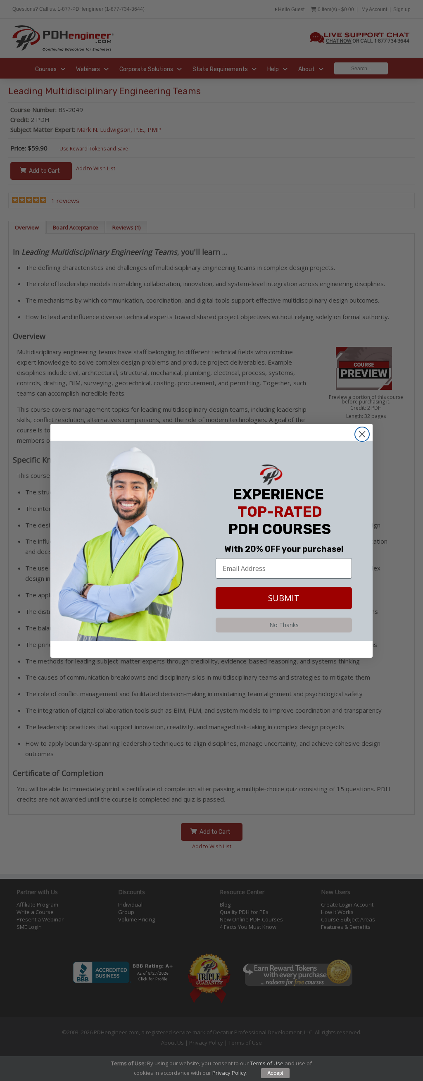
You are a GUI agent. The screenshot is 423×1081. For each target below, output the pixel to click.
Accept (275, 1073)
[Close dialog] (362, 434)
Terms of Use (266, 1063)
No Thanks (284, 625)
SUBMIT (283, 598)
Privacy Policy (229, 1072)
